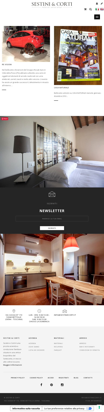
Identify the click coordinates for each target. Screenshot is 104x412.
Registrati (64, 378)
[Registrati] (102, 3)
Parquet (58, 350)
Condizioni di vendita (89, 350)
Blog (76, 378)
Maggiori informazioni (12, 365)
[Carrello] (85, 9)
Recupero (58, 347)
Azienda (32, 343)
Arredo (82, 343)
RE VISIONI (7, 64)
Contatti (88, 378)
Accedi (51, 378)
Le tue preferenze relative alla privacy (64, 408)
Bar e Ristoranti (87, 347)
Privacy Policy (18, 378)
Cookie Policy (36, 378)
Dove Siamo (34, 347)
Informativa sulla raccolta (26, 408)
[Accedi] (97, 3)
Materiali (58, 343)
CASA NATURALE (61, 87)
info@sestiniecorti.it (65, 315)
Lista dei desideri (37, 350)
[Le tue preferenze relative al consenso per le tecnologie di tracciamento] (99, 407)
